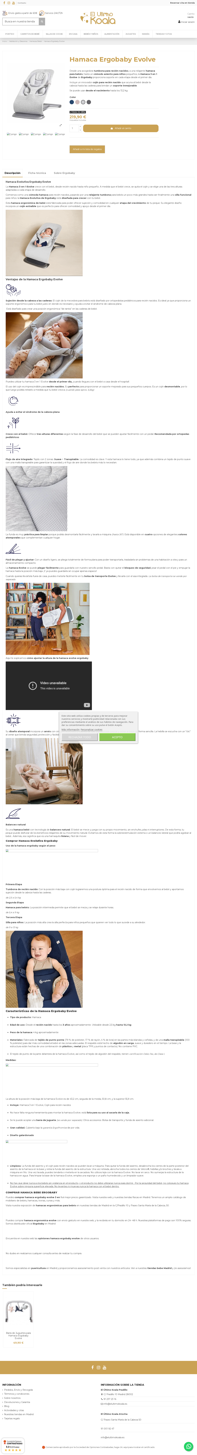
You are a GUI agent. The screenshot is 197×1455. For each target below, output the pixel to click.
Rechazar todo (79, 737)
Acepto (117, 737)
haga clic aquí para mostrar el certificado (134, 1447)
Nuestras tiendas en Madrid (19, 1414)
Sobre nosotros (12, 1398)
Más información (71, 729)
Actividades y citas (14, 1410)
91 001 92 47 (107, 1428)
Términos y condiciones (16, 1393)
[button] (163, 34)
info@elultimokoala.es (115, 1403)
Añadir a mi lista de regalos (87, 149)
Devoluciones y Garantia (17, 1402)
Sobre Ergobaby (64, 173)
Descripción (12, 173)
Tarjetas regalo (12, 1418)
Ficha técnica (37, 173)
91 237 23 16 (110, 1399)
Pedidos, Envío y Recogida (18, 1389)
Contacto (22, 3)
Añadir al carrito (123, 128)
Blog (6, 1406)
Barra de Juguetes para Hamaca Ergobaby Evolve (18, 1336)
